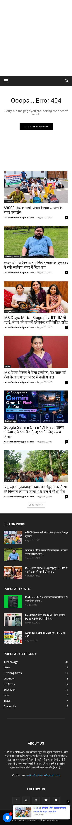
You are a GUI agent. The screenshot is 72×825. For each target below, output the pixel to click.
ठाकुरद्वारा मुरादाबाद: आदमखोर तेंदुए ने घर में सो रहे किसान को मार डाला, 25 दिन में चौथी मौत (35, 489)
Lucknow (9, 201)
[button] (6, 81)
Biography (10, 311)
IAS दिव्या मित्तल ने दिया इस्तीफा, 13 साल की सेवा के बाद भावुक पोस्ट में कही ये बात (35, 374)
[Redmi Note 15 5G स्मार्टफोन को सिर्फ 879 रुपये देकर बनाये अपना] (13, 601)
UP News (9, 480)
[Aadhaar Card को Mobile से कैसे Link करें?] (13, 637)
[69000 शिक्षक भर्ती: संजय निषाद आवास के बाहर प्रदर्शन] (36, 187)
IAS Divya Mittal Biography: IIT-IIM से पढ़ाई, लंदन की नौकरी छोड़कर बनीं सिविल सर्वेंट (36, 319)
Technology (10, 421)
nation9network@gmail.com (19, 217)
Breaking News (12, 256)
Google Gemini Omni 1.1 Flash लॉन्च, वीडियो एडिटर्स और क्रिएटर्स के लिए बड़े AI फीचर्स (34, 432)
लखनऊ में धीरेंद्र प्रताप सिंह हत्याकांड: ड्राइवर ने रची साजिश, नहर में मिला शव (36, 265)
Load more (35, 504)
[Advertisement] (36, 38)
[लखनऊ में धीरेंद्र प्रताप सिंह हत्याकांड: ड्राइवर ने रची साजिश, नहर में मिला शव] (36, 242)
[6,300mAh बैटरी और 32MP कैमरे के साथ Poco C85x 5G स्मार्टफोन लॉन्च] (13, 619)
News (7, 366)
